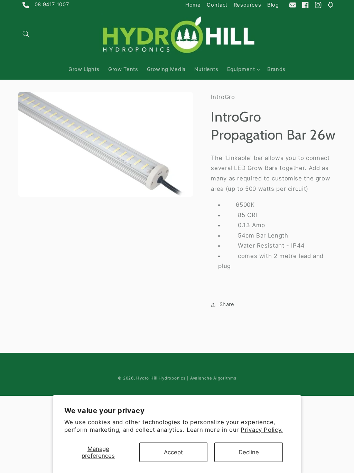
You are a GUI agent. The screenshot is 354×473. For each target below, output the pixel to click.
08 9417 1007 (45, 5)
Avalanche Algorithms (213, 378)
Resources (247, 5)
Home (193, 5)
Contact (217, 5)
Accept (173, 452)
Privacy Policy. (262, 429)
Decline (249, 452)
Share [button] (227, 304)
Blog (273, 5)
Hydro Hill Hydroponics (160, 378)
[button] (26, 34)
